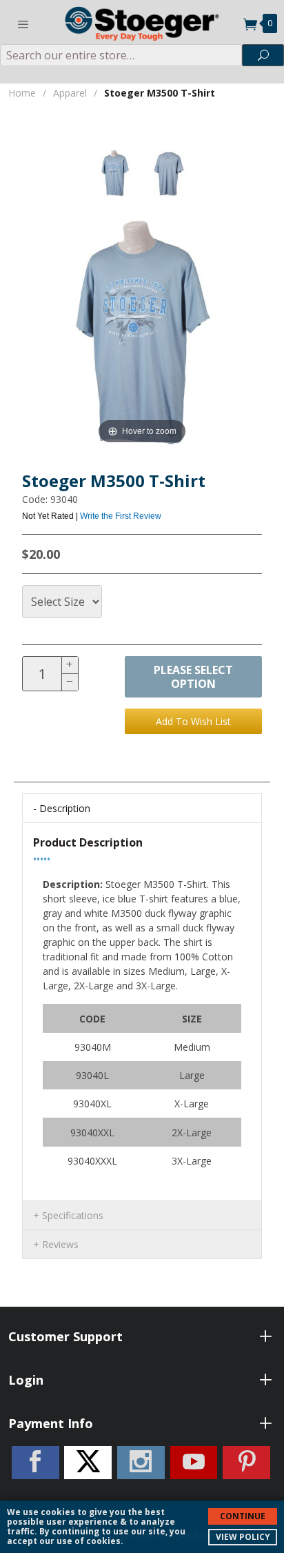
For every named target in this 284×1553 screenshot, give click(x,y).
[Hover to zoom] (142, 331)
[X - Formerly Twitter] (88, 1463)
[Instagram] (141, 1462)
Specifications (72, 1215)
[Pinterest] (246, 1462)
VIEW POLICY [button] (243, 1537)
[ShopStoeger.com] (142, 22)
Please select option (193, 676)
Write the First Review (120, 516)
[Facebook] (35, 1462)
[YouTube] (194, 1462)
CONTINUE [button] (242, 1516)
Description (64, 808)
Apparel (70, 92)
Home (22, 92)
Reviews (60, 1244)
